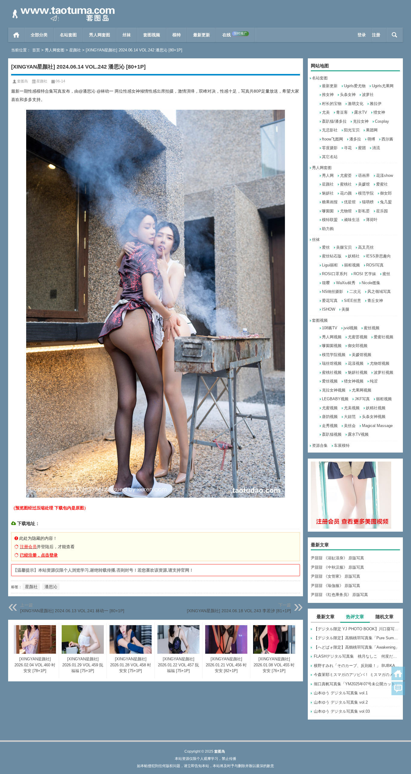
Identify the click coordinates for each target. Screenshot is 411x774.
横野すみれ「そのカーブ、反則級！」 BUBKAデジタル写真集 (357, 665)
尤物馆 (346, 211)
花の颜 (346, 193)
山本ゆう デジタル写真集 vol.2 (341, 702)
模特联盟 (330, 219)
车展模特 (342, 445)
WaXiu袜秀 (345, 283)
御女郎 (386, 193)
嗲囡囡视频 (331, 345)
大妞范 (350, 416)
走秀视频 (330, 425)
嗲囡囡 (328, 211)
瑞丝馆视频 (331, 363)
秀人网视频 (331, 337)
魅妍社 (328, 193)
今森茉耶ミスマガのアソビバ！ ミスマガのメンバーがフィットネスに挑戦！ (357, 674)
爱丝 (326, 247)
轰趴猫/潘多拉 (334, 121)
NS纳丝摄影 (332, 291)
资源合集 (320, 445)
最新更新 (201, 34)
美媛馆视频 (361, 354)
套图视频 (151, 34)
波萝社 (368, 94)
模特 (176, 34)
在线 (234, 34)
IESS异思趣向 (378, 256)
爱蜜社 (382, 184)
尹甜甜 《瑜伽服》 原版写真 (335, 585)
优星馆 (350, 202)
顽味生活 (352, 219)
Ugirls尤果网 (383, 86)
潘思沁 (51, 586)
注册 (376, 34)
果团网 (372, 130)
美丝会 (350, 425)
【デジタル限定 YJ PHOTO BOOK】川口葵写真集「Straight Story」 (357, 629)
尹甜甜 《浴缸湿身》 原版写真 (337, 558)
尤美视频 (352, 408)
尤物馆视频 (379, 363)
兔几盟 (386, 202)
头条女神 (348, 94)
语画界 (364, 175)
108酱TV (329, 328)
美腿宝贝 (344, 247)
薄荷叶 (372, 219)
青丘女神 (375, 300)
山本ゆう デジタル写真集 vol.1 (341, 693)
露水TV (360, 112)
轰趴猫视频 (331, 434)
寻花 (348, 148)
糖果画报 (330, 202)
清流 (376, 148)
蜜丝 (386, 274)
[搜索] (394, 35)
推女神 (328, 94)
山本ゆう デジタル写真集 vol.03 (342, 711)
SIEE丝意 (352, 300)
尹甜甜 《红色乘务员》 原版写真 (339, 594)
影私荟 (364, 211)
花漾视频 (355, 363)
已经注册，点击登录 (39, 555)
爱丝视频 (330, 381)
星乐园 (382, 211)
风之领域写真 (379, 291)
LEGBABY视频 (335, 399)
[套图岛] (62, 8)
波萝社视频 (383, 372)
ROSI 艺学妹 (365, 274)
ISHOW (328, 309)
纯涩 (374, 381)
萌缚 (371, 139)
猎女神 (379, 112)
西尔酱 (387, 139)
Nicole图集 (371, 283)
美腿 (345, 309)
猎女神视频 (353, 381)
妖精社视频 (375, 408)
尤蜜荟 (346, 175)
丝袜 (126, 34)
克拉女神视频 (333, 390)
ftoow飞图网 (332, 139)
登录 (361, 34)
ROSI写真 (375, 265)
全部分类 (39, 34)
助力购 (328, 228)
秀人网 (328, 175)
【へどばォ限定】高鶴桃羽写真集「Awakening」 (356, 647)
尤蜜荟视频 (357, 337)
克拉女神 (361, 121)
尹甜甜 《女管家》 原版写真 (335, 576)
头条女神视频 (373, 416)
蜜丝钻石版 (331, 256)
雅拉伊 (376, 103)
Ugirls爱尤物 (355, 86)
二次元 (355, 291)
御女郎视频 (357, 345)
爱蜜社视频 (383, 337)
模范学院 (366, 193)
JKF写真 (362, 399)
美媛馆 (364, 184)
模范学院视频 (333, 354)
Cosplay (382, 121)
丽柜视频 (352, 265)
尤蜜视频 (330, 408)
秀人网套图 (99, 34)
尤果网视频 (361, 390)
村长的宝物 (331, 103)
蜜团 (362, 148)
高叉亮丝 (366, 247)
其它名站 (330, 157)
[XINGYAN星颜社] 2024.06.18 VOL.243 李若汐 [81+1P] (239, 610)
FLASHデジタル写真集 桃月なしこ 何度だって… (357, 656)
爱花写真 (330, 300)
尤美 (326, 112)
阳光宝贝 (352, 130)
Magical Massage (377, 425)
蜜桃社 (346, 184)
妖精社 (354, 256)
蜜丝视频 (371, 328)
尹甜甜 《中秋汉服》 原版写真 (337, 567)
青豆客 (342, 112)
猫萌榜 (368, 202)
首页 (16, 35)
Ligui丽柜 (330, 265)
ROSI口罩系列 (334, 274)
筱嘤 (326, 283)
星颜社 (75, 50)
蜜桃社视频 (331, 372)
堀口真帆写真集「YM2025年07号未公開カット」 (356, 684)
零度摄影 (330, 148)
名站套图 (68, 34)
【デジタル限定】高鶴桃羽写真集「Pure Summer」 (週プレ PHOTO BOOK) (357, 638)
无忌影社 (330, 130)
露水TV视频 (358, 434)
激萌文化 (355, 103)
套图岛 (22, 81)
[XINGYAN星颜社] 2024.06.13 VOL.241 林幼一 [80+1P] (72, 610)
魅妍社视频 (357, 372)
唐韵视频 (330, 416)
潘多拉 (355, 139)
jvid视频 (350, 328)
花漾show (384, 175)
